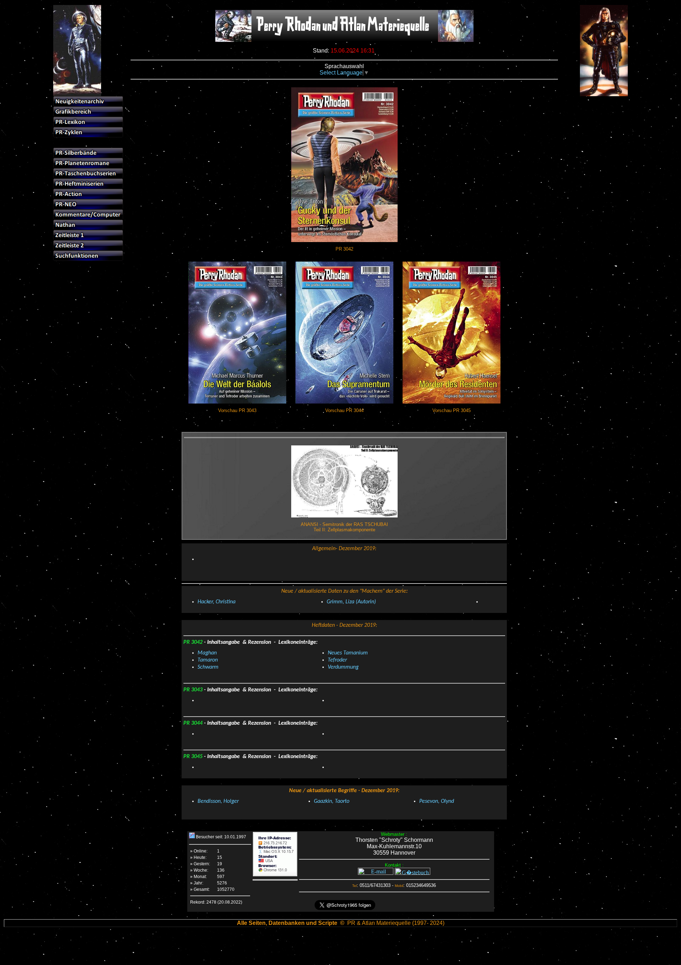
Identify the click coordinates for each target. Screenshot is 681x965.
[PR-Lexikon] (88, 122)
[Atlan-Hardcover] (596, 122)
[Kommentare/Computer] (88, 214)
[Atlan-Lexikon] (596, 133)
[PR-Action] (88, 194)
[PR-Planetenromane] (88, 163)
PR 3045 (193, 757)
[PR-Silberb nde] (88, 153)
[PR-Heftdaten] (88, 142)
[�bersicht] (596, 101)
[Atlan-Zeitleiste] (596, 143)
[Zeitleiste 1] (88, 235)
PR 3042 (193, 642)
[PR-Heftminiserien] (88, 184)
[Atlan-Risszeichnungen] (596, 153)
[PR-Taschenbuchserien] (88, 173)
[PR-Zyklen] (88, 132)
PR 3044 (193, 723)
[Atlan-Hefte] (596, 112)
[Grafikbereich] (88, 111)
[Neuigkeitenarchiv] (88, 101)
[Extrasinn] (596, 164)
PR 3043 (193, 690)
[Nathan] (88, 225)
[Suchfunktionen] (88, 256)
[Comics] (596, 174)
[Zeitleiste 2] (88, 245)
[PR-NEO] (88, 204)
